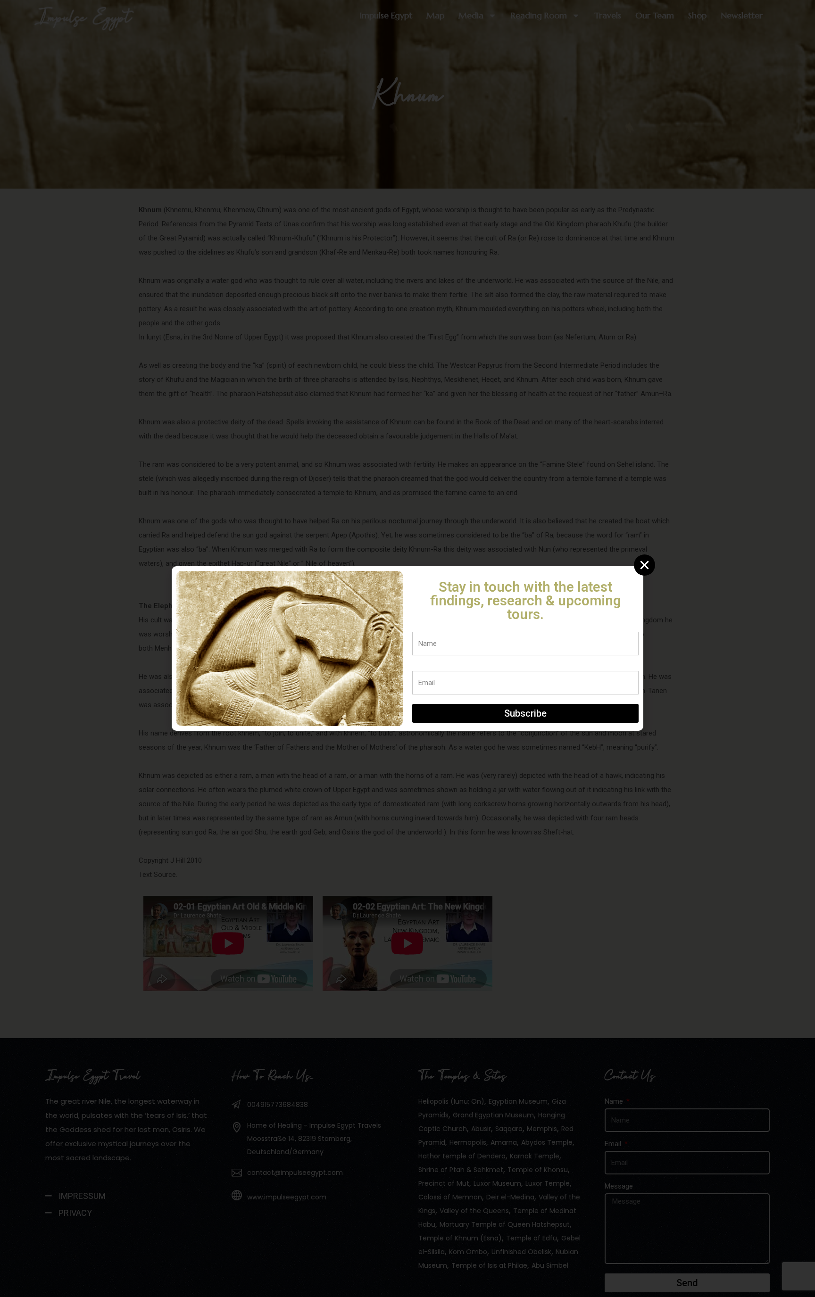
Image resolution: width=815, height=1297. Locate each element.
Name (421, 626)
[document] (407, 648)
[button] (644, 565)
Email (420, 665)
